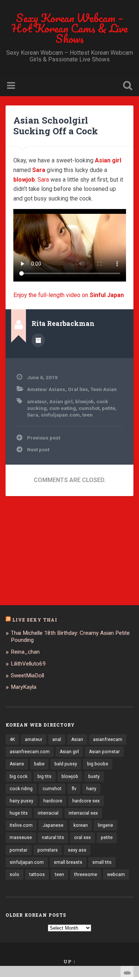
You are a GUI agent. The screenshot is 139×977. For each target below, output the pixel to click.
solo (14, 874)
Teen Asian (103, 389)
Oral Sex (78, 389)
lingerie (105, 825)
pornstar (18, 850)
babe (39, 764)
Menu (12, 85)
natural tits (53, 837)
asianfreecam (107, 739)
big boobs (97, 764)
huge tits (19, 813)
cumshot (89, 408)
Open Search (126, 86)
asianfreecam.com (30, 751)
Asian (77, 739)
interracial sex (83, 813)
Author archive (38, 340)
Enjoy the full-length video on (68, 295)
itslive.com (21, 825)
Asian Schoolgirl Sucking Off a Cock (55, 125)
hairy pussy (21, 801)
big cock (18, 776)
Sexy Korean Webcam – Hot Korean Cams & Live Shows (69, 28)
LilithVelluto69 (28, 663)
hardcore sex (86, 801)
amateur (37, 401)
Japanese (53, 825)
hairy (91, 788)
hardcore (52, 801)
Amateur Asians (46, 389)
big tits (44, 776)
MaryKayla (23, 687)
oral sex (82, 837)
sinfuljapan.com (60, 415)
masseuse (21, 837)
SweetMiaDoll (27, 675)
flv (74, 788)
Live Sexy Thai (34, 620)
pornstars (47, 850)
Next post (38, 449)
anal (56, 739)
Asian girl (61, 401)
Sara (43, 179)
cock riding (21, 788)
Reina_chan (25, 651)
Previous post (43, 438)
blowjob (84, 401)
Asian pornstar (104, 751)
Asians (17, 764)
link (132, 861)
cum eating (62, 408)
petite (108, 408)
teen (87, 415)
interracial (48, 813)
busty (94, 776)
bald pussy (65, 764)
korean (80, 825)
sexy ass (77, 850)
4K (12, 739)
